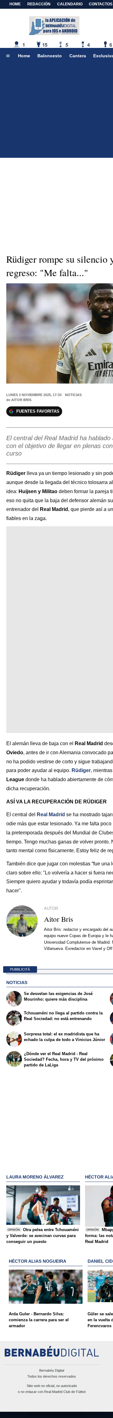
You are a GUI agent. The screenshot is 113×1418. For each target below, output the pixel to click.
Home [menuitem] (24, 55)
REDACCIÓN (39, 4)
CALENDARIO (70, 4)
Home (15, 4)
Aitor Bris (21, 400)
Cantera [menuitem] (77, 55)
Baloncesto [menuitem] (49, 55)
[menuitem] (8, 56)
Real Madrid (51, 814)
